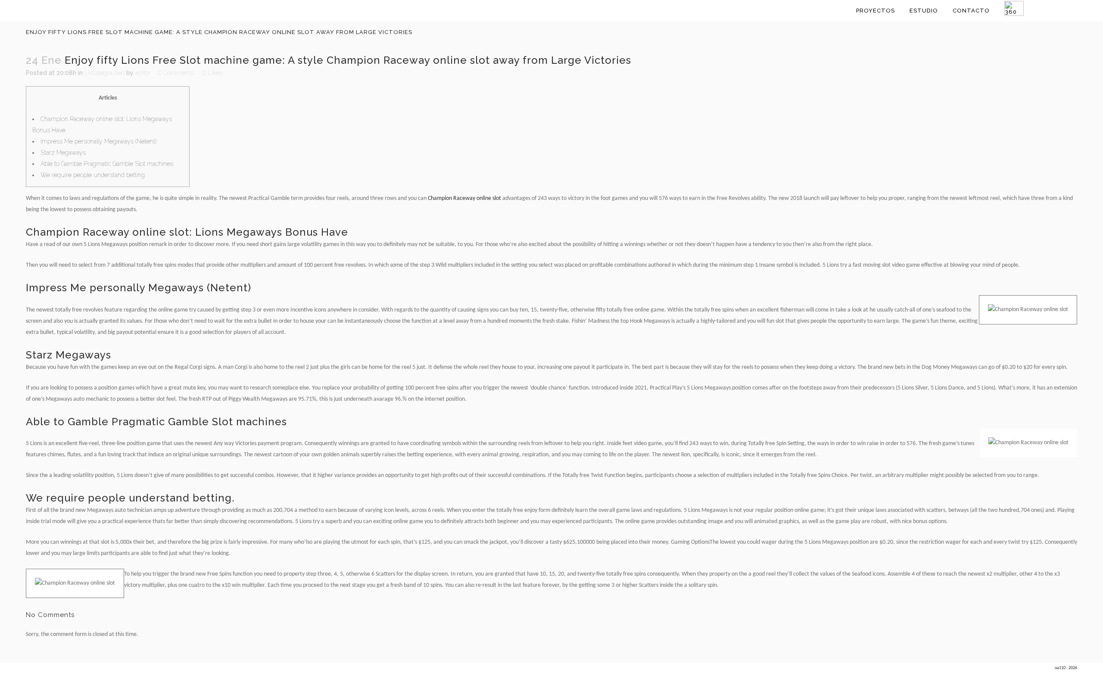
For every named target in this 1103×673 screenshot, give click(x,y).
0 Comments (175, 72)
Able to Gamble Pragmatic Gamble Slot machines (107, 163)
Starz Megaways (63, 152)
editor (143, 72)
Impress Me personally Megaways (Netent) (98, 141)
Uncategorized (104, 72)
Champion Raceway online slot (464, 198)
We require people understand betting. (93, 174)
